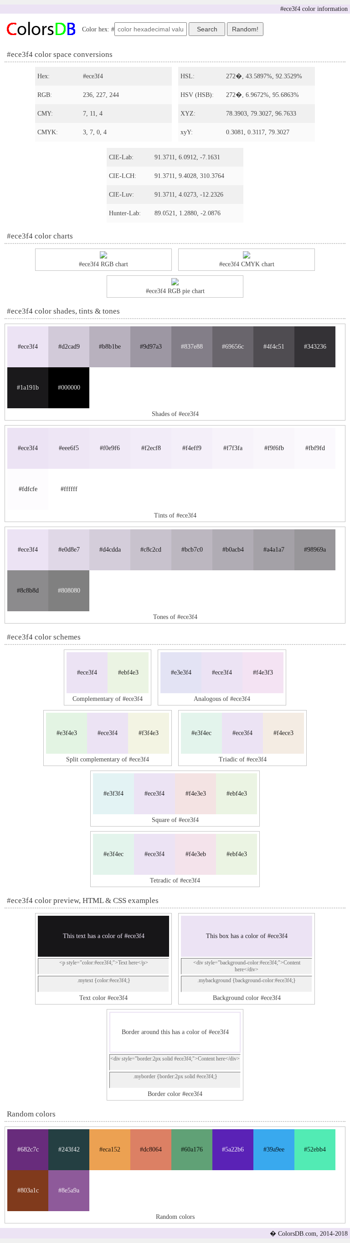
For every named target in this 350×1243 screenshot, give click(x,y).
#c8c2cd (150, 549)
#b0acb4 (233, 549)
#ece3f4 (28, 346)
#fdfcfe (28, 489)
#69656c (233, 346)
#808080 (69, 590)
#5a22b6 (233, 1149)
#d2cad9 (69, 346)
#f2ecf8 (151, 448)
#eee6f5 (69, 448)
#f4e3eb (195, 854)
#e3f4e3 (67, 733)
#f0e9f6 (110, 448)
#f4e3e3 (195, 793)
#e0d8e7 (69, 549)
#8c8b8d (28, 590)
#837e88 (192, 346)
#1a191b (28, 387)
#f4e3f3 (263, 672)
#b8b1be (110, 346)
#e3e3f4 (181, 672)
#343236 (315, 346)
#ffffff (69, 489)
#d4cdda (110, 549)
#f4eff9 (191, 448)
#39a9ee (273, 1149)
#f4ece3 (283, 733)
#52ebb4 (315, 1149)
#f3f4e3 (149, 733)
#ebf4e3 (128, 672)
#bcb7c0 (192, 549)
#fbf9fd (315, 448)
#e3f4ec (201, 733)
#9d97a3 (151, 346)
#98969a (315, 549)
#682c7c (28, 1149)
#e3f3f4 (113, 793)
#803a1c (28, 1190)
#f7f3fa (232, 448)
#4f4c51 (273, 346)
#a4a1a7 (273, 549)
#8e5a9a (68, 1190)
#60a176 (192, 1149)
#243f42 (69, 1149)
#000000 (69, 387)
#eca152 (109, 1149)
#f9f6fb (274, 448)
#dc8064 (151, 1149)
